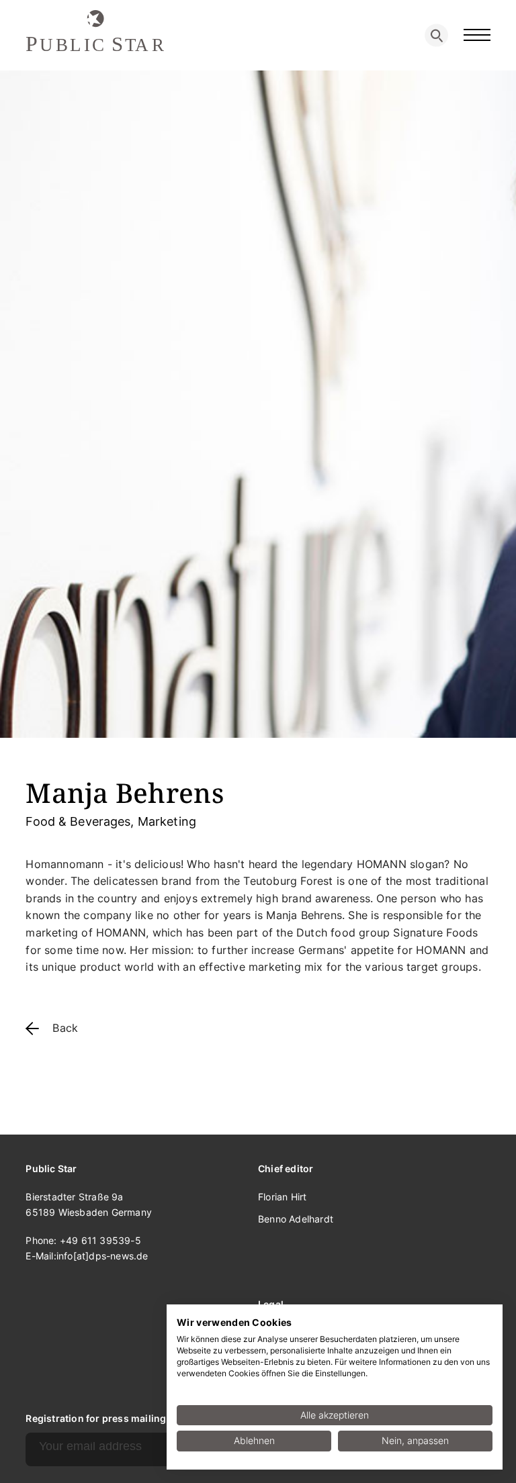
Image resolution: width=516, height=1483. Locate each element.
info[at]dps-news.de (102, 1255)
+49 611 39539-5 (100, 1240)
